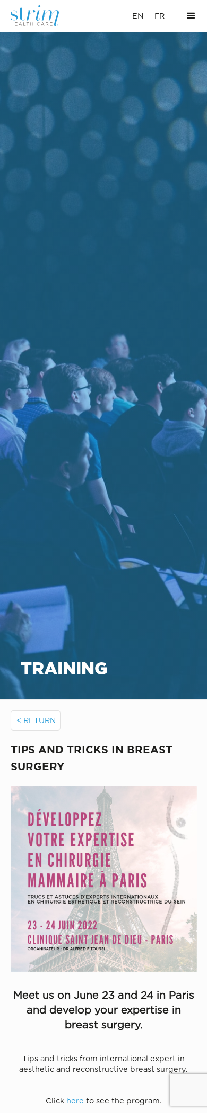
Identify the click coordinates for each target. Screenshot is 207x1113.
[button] (191, 16)
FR (159, 15)
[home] (40, 15)
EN (137, 15)
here (75, 1100)
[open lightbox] (104, 879)
